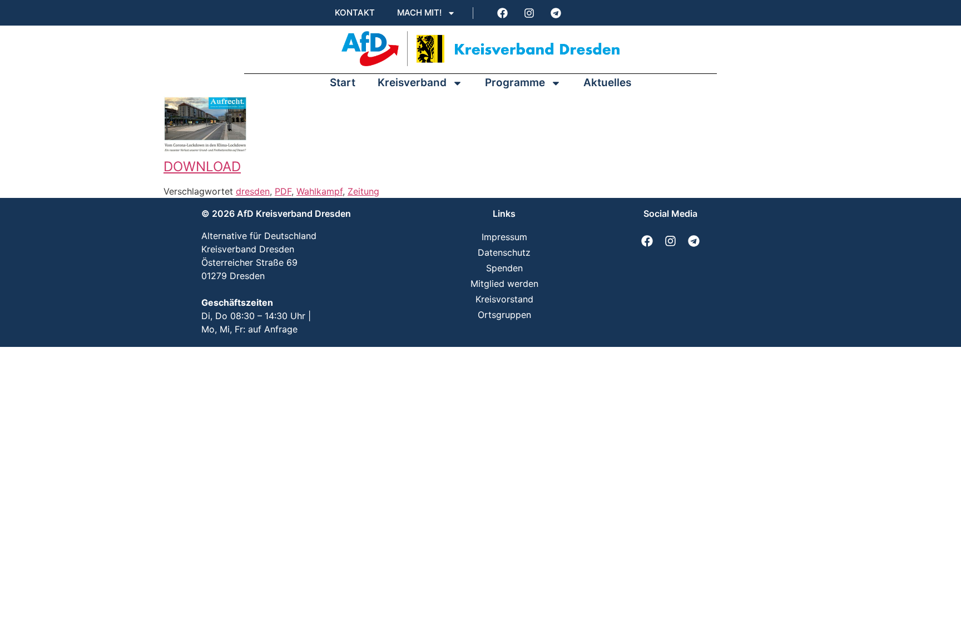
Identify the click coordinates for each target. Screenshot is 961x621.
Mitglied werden (504, 283)
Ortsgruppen (504, 314)
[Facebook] (502, 12)
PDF (283, 191)
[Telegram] (555, 12)
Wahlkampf (319, 191)
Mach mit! (419, 12)
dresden (253, 191)
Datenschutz (504, 252)
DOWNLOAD (202, 166)
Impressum (504, 236)
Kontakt (355, 12)
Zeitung (363, 191)
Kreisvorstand (504, 299)
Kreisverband (412, 82)
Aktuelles (607, 82)
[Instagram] (528, 12)
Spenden (504, 268)
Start (342, 82)
